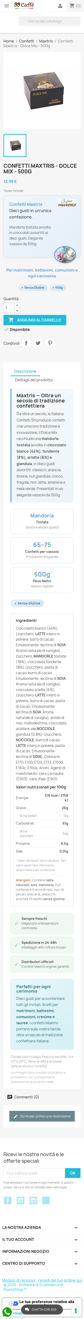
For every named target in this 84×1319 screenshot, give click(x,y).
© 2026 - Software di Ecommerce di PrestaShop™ (33, 1287)
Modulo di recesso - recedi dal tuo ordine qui (42, 1280)
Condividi (26, 343)
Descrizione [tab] (25, 371)
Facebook (7, 1200)
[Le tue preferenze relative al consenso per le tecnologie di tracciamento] (75, 1310)
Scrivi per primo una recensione (45, 1116)
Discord (46, 1200)
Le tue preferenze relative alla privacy (46, 1303)
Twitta (38, 343)
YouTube (20, 1200)
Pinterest (50, 343)
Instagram (33, 1200)
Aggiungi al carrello (34, 320)
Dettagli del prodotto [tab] (34, 379)
